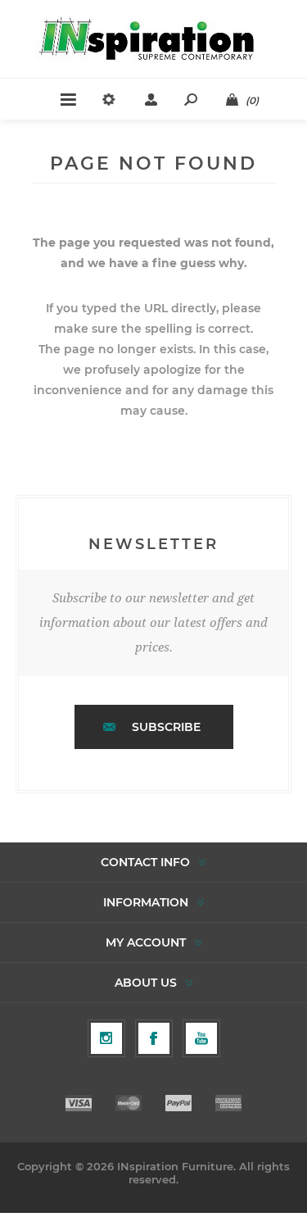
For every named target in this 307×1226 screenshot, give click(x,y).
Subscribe (166, 727)
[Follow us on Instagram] (106, 1038)
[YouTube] (201, 1038)
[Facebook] (153, 1038)
